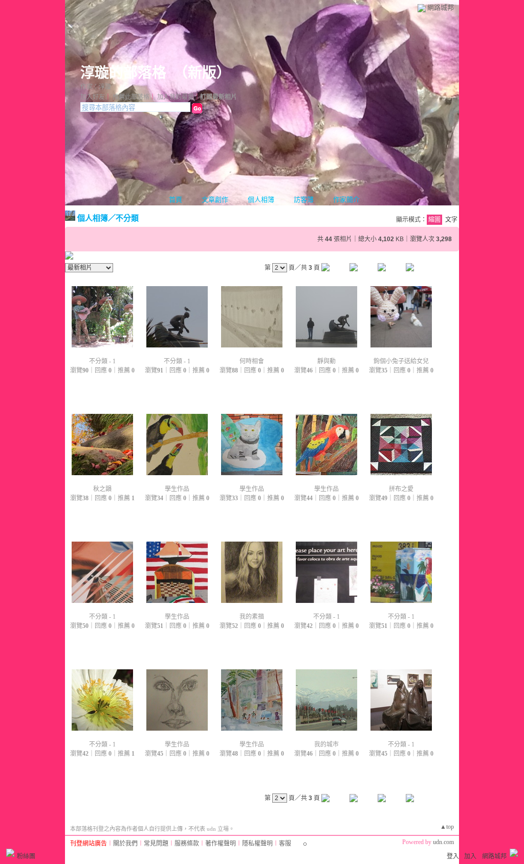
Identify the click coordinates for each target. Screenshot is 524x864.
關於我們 (125, 843)
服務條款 (186, 843)
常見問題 (156, 843)
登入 (453, 856)
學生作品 (177, 489)
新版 (202, 73)
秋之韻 (102, 489)
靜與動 (326, 361)
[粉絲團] (10, 853)
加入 (470, 856)
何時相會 (251, 361)
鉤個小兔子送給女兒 (401, 361)
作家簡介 (346, 199)
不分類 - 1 (102, 361)
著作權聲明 (220, 843)
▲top (447, 826)
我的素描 (251, 616)
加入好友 (92, 97)
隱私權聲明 (257, 843)
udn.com (443, 842)
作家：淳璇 (95, 86)
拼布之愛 (401, 489)
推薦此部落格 (131, 97)
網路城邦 (440, 7)
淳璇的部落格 (123, 73)
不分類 (127, 218)
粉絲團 (26, 856)
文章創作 (215, 199)
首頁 (175, 199)
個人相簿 (261, 199)
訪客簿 (304, 199)
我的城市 (326, 744)
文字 (451, 219)
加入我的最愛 (175, 97)
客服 (285, 843)
